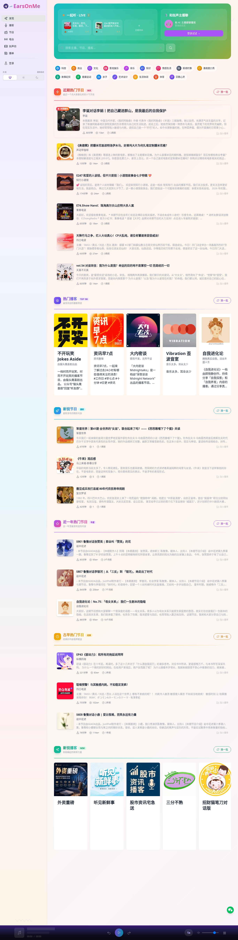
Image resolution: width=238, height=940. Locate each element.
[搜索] (170, 48)
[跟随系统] (10, 77)
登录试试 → (193, 33)
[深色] (37, 77)
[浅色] (23, 77)
